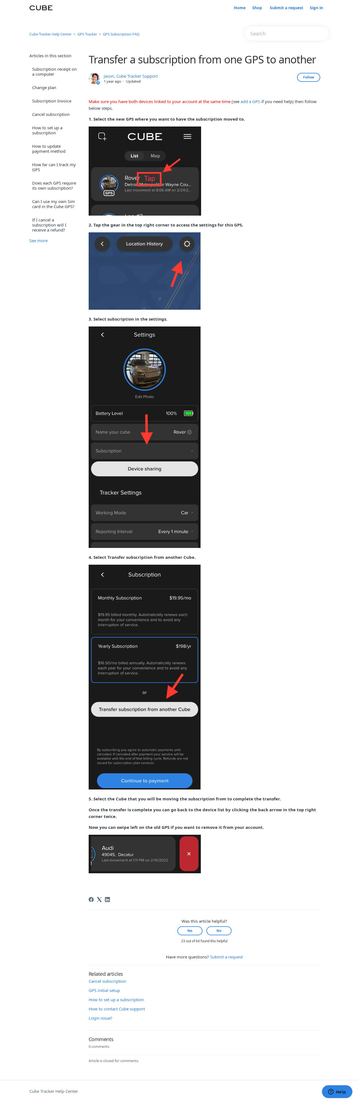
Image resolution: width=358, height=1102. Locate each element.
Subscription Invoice (51, 101)
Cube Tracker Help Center (50, 34)
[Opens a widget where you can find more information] (337, 1092)
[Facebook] (91, 899)
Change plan (44, 87)
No (218, 930)
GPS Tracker (87, 34)
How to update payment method (48, 148)
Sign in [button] (316, 8)
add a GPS (250, 101)
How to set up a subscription (47, 130)
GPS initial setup (104, 990)
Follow (308, 77)
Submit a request (286, 8)
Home (240, 8)
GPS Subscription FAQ (121, 34)
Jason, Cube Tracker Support (131, 76)
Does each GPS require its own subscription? (54, 185)
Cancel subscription (51, 114)
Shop (257, 8)
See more (38, 240)
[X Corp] (99, 899)
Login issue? (100, 1018)
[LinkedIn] (107, 899)
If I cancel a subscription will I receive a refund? (49, 225)
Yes (189, 930)
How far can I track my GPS (54, 167)
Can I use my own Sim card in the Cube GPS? (53, 204)
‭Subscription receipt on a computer (54, 71)
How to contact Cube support (117, 1009)
